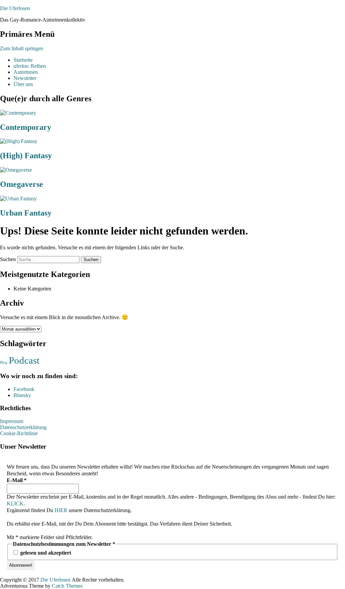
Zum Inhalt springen (21, 48)
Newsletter (24, 78)
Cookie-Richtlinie (19, 433)
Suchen (8, 259)
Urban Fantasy (26, 212)
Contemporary (25, 127)
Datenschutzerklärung (23, 427)
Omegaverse (21, 184)
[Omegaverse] (16, 170)
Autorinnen (25, 72)
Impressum (11, 421)
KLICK (15, 503)
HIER (61, 510)
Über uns (23, 84)
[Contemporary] (18, 113)
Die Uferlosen (15, 8)
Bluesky (22, 395)
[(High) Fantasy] (18, 141)
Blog (3, 362)
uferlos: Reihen (29, 66)
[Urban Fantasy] (18, 198)
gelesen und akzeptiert (45, 553)
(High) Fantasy (26, 155)
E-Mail (17, 480)
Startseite (23, 60)
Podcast (24, 360)
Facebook (23, 389)
